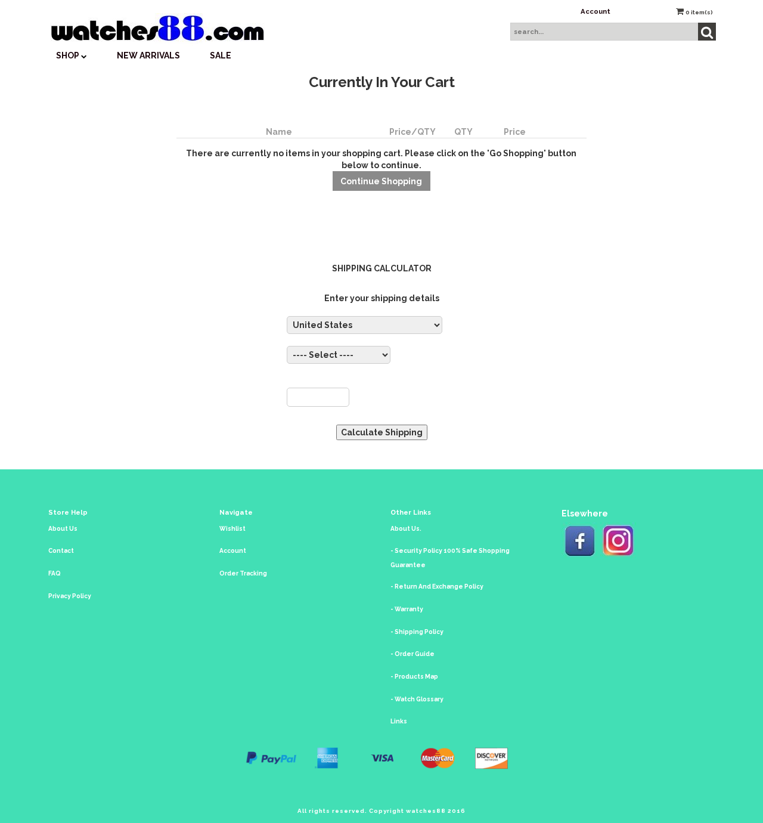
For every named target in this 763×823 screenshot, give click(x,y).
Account (595, 11)
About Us (62, 528)
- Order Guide (412, 654)
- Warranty (406, 609)
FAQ (54, 573)
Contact (61, 550)
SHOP (68, 55)
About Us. (405, 528)
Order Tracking (243, 573)
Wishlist (232, 528)
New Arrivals (148, 55)
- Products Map (414, 676)
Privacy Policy (69, 596)
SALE (220, 55)
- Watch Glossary (416, 699)
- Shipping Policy (416, 632)
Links (398, 721)
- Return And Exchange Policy (436, 586)
